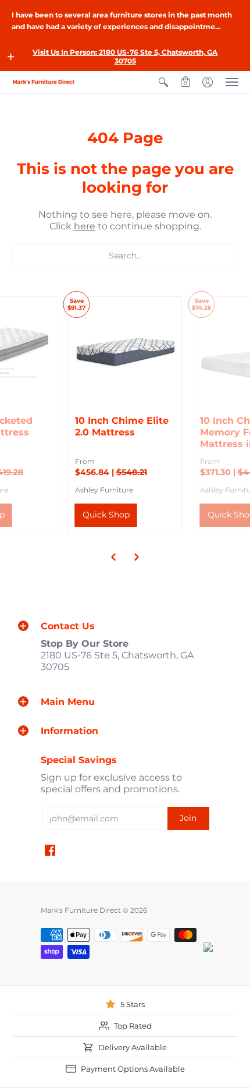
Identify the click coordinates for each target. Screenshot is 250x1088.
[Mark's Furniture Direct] (44, 81)
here (84, 226)
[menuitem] (163, 82)
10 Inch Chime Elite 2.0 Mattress (122, 426)
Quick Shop (106, 514)
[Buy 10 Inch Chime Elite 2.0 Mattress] (125, 353)
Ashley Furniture (104, 489)
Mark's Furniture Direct (81, 910)
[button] (11, 56)
